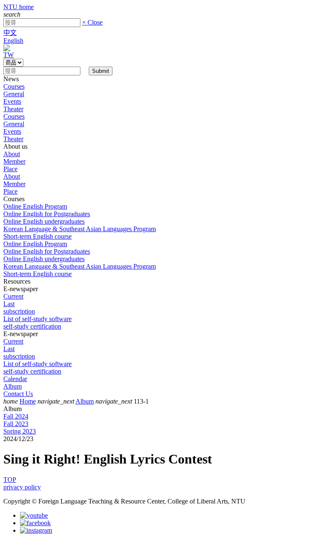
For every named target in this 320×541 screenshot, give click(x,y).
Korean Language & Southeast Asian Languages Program (79, 228)
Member (14, 161)
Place (10, 168)
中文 (10, 32)
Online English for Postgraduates (46, 213)
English (13, 40)
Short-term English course (37, 236)
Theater (13, 108)
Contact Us (18, 393)
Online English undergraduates (44, 221)
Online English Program (35, 206)
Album (12, 386)
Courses (14, 86)
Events (12, 101)
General (13, 93)
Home (28, 401)
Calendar (15, 378)
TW (8, 54)
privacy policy (22, 487)
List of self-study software (37, 318)
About (11, 153)
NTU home (18, 6)
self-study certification (32, 326)
